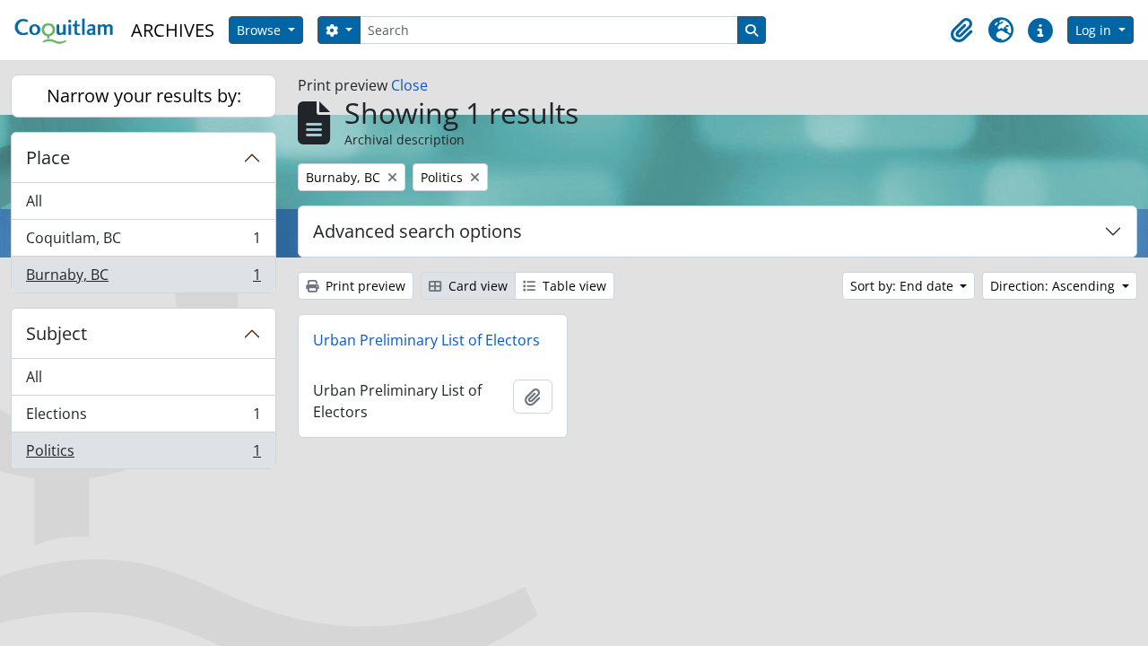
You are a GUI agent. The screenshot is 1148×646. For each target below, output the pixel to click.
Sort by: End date (903, 285)
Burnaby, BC (143, 278)
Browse (260, 30)
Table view (572, 285)
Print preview (363, 285)
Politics (143, 454)
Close (409, 85)
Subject (56, 333)
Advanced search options (417, 231)
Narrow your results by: (144, 95)
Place (48, 157)
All (34, 201)
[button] (961, 30)
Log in (1095, 30)
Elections (143, 418)
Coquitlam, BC (143, 242)
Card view (476, 285)
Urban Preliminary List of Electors (426, 340)
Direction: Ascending (1054, 285)
